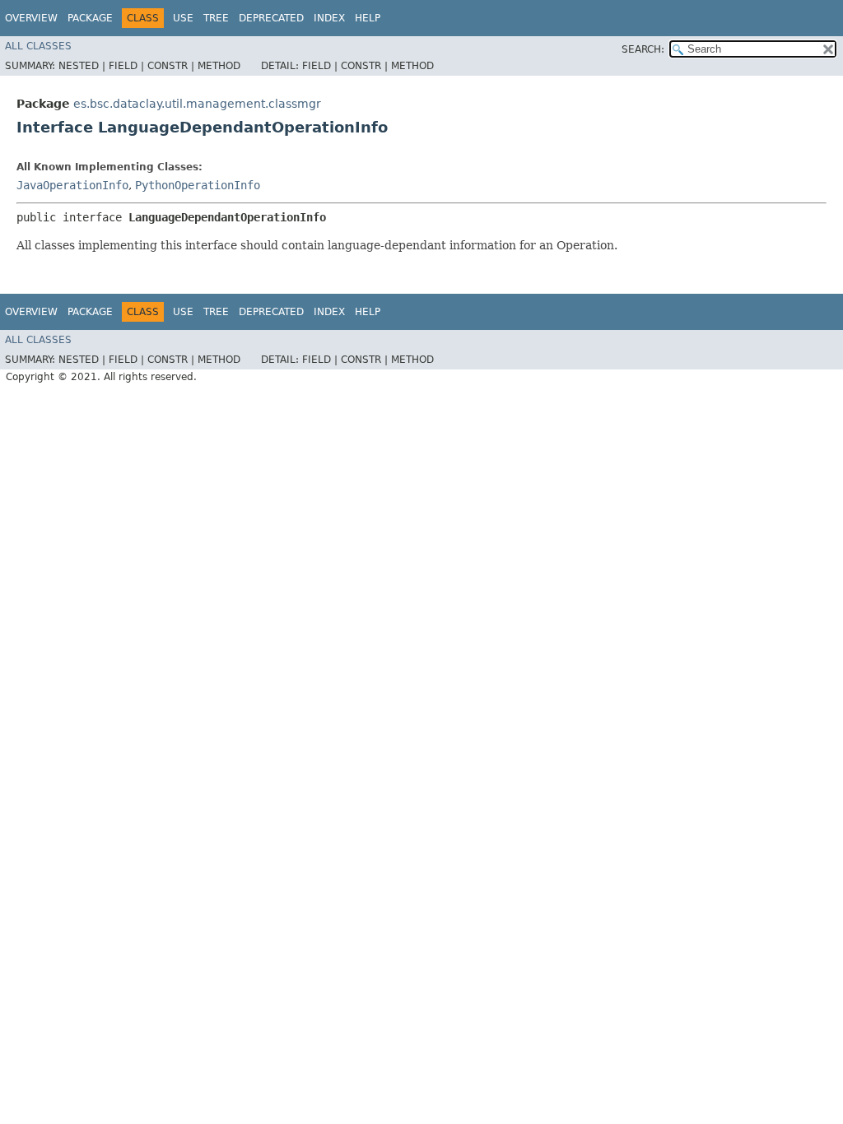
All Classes (38, 46)
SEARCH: (643, 49)
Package (90, 18)
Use (183, 18)
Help (367, 18)
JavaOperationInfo (72, 185)
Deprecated (271, 18)
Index (329, 18)
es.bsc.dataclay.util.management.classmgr (197, 103)
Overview (31, 18)
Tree (216, 18)
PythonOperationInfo (197, 185)
